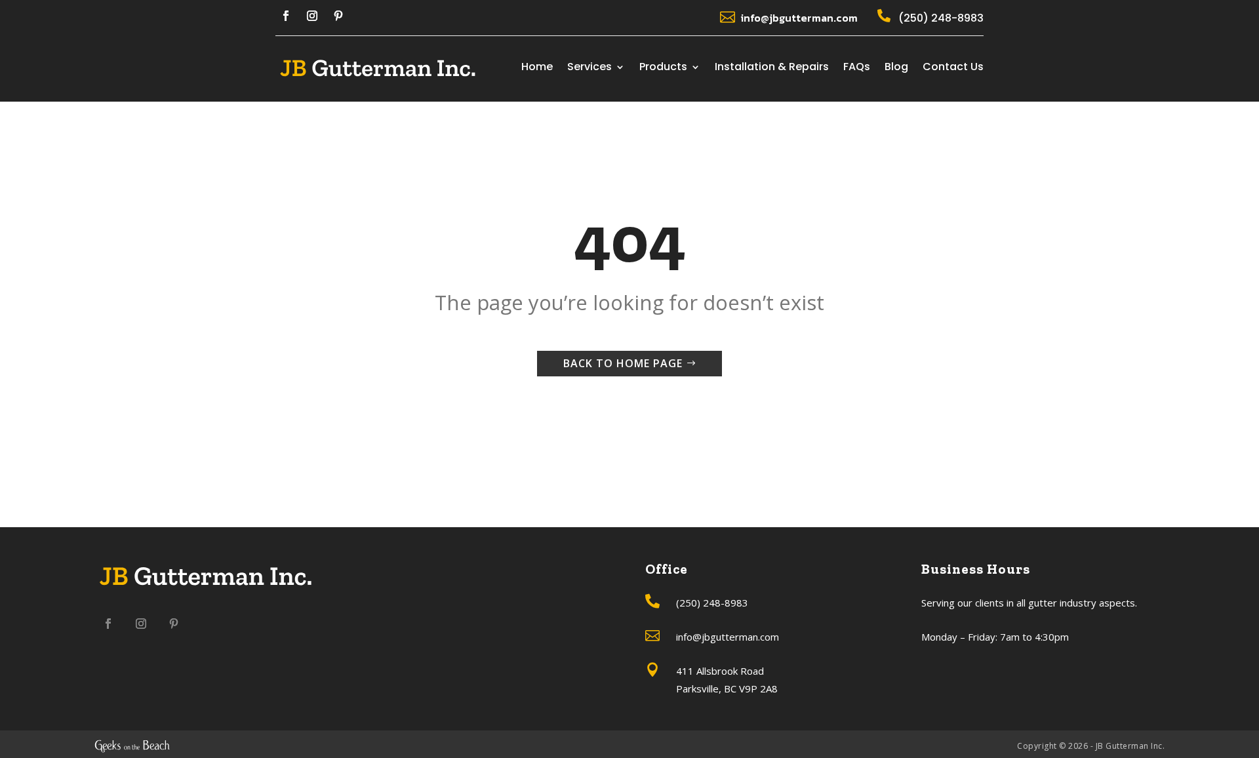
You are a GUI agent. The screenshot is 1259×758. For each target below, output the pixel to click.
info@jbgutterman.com (799, 18)
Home (537, 68)
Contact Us (953, 68)
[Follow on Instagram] (312, 15)
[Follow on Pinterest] (338, 15)
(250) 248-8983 (941, 18)
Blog (896, 68)
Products (663, 68)
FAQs (856, 68)
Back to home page (623, 363)
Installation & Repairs (772, 68)
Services (589, 68)
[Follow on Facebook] (285, 15)
